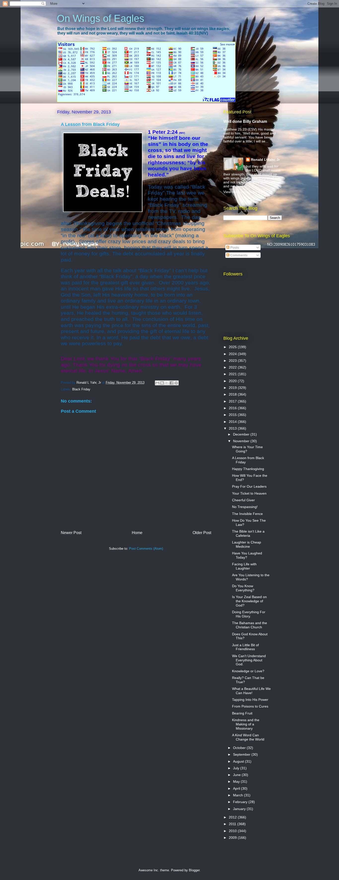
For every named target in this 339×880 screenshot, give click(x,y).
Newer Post (71, 533)
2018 (233, 394)
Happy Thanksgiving (248, 469)
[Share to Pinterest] (176, 382)
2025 (233, 347)
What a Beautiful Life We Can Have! (251, 691)
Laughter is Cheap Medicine (246, 544)
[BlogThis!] (162, 382)
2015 (233, 415)
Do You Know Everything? (243, 588)
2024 (233, 354)
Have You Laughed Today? (247, 555)
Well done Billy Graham (245, 121)
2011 (233, 824)
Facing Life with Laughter (244, 566)
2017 (233, 401)
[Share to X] (166, 382)
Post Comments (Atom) (146, 548)
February (240, 802)
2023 (233, 361)
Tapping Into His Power (250, 700)
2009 (233, 838)
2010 (233, 831)
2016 (233, 408)
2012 (233, 817)
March (238, 795)
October (240, 748)
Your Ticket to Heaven (249, 493)
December (241, 434)
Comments (238, 255)
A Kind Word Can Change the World (248, 737)
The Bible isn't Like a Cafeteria (248, 533)
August (239, 761)
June (237, 775)
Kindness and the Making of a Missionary (245, 724)
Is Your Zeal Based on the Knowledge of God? (249, 601)
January (240, 809)
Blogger (194, 870)
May (237, 781)
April (237, 788)
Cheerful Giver (243, 500)
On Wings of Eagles (100, 18)
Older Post (202, 533)
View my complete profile (243, 192)
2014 (233, 422)
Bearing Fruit (242, 713)
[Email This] (157, 382)
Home (137, 533)
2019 (233, 388)
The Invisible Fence (247, 514)
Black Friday (81, 389)
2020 (233, 381)
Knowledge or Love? (248, 671)
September (242, 754)
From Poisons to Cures (250, 706)
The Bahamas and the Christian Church (249, 625)
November (241, 441)
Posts (234, 247)
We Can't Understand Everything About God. (249, 660)
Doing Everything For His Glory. (248, 614)
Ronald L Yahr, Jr (265, 160)
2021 (233, 374)
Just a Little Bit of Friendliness (245, 647)
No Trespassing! (245, 507)
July (236, 768)
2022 (233, 367)
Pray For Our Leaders (249, 486)
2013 (233, 428)
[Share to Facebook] (171, 382)
